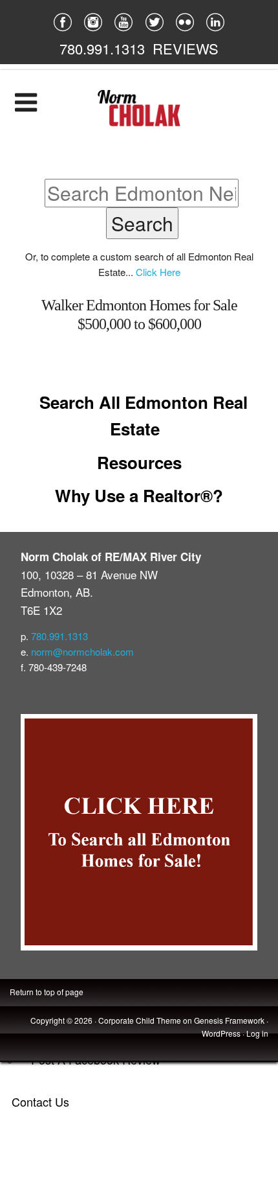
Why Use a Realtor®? (139, 495)
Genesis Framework (229, 1020)
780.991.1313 (102, 48)
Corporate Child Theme (139, 1020)
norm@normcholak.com (82, 651)
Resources (139, 462)
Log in (257, 1033)
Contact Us (40, 1101)
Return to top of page (46, 991)
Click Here (158, 272)
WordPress (221, 1033)
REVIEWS (186, 48)
